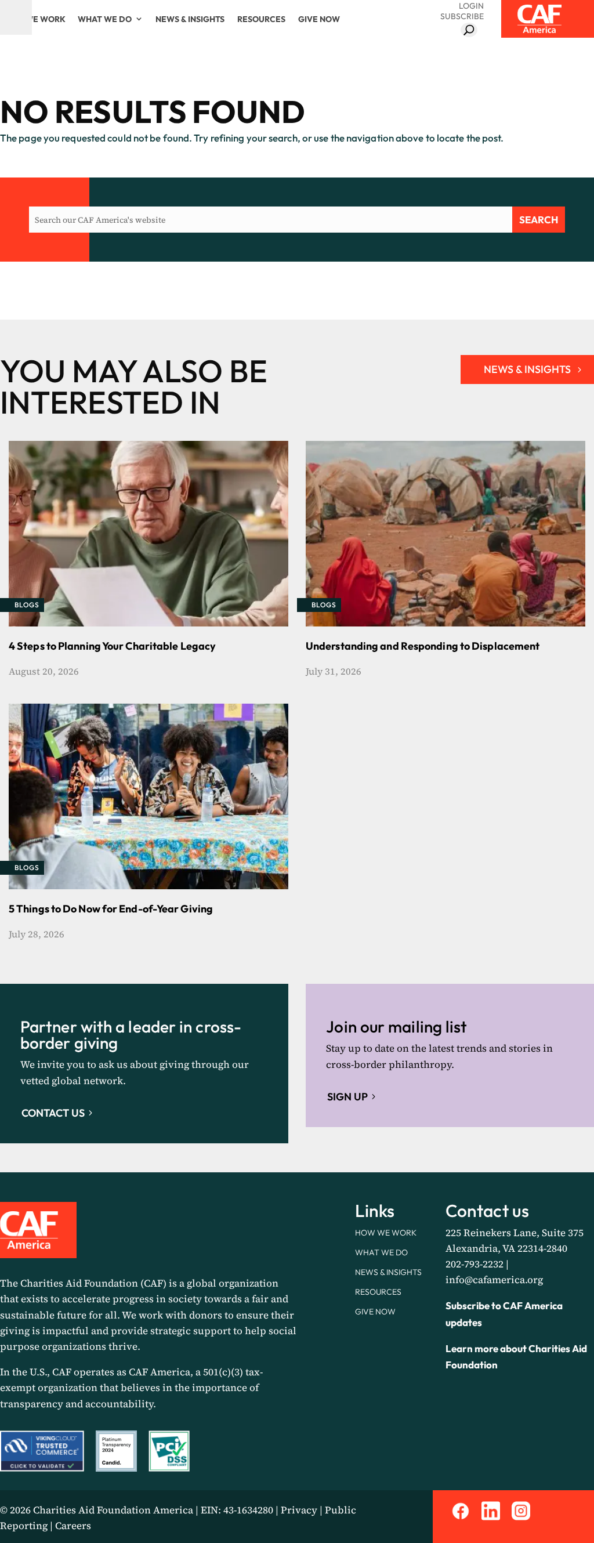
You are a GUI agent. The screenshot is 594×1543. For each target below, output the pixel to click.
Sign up (347, 1096)
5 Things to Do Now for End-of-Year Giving (111, 908)
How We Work (34, 19)
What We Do (105, 19)
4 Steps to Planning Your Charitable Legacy (112, 646)
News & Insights (189, 19)
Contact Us (53, 1113)
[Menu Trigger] (16, 17)
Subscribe (462, 16)
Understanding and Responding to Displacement (422, 646)
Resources (261, 19)
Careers (73, 1526)
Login (471, 6)
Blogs (27, 604)
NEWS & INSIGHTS (527, 369)
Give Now (319, 19)
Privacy (299, 1510)
